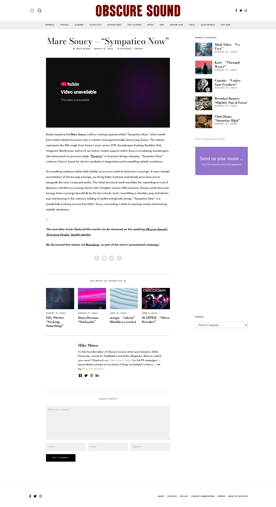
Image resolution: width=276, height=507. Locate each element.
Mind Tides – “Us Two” (227, 46)
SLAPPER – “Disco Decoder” (155, 319)
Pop (162, 25)
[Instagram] (246, 10)
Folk (192, 25)
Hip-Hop (226, 25)
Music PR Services (238, 496)
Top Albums (134, 25)
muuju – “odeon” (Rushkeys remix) (123, 319)
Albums (79, 25)
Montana (96, 156)
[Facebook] (236, 10)
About (161, 496)
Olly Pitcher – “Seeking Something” (56, 321)
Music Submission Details (210, 139)
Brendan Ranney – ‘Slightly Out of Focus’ (231, 100)
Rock (151, 25)
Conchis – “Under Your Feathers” (228, 82)
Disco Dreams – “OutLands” (89, 319)
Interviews (114, 25)
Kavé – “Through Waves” (227, 64)
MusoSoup (92, 245)
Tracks (64, 25)
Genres (49, 25)
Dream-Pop (176, 25)
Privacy (184, 496)
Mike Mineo (84, 49)
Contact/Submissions (203, 496)
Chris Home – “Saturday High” (227, 118)
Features (172, 496)
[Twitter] (241, 10)
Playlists (95, 25)
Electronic (208, 25)
